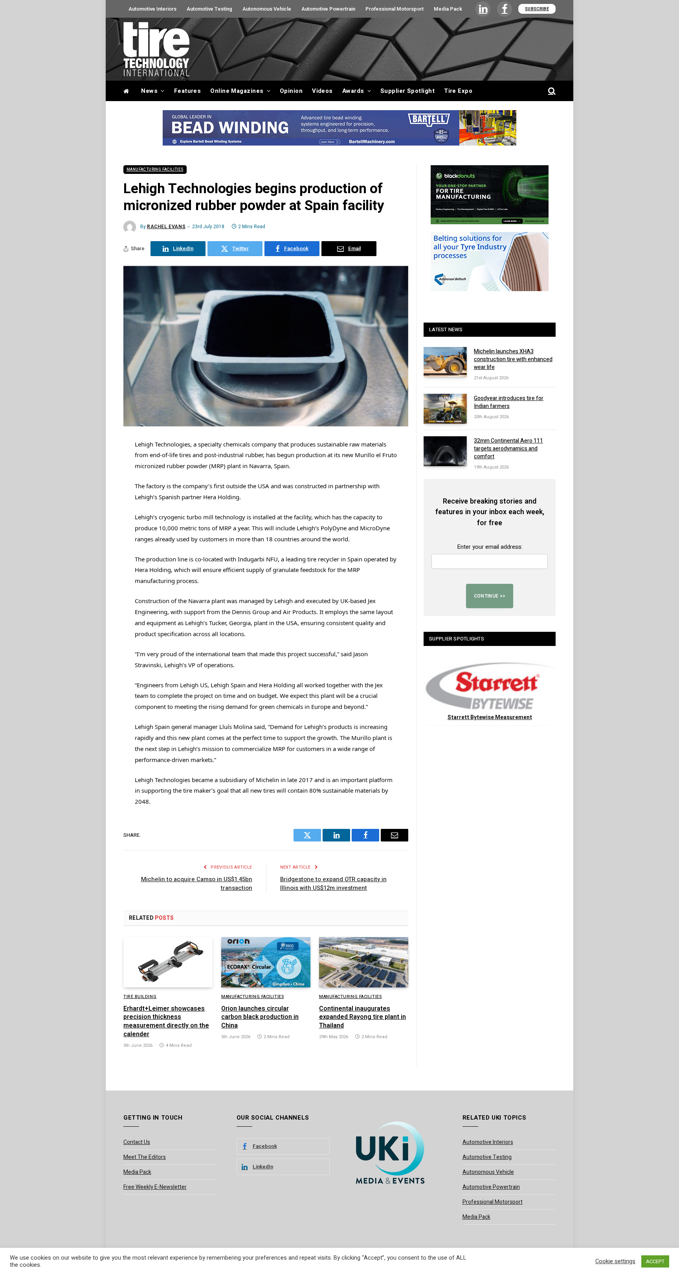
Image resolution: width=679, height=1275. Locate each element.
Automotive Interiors (152, 9)
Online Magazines (236, 91)
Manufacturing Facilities (155, 169)
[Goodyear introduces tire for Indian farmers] (445, 409)
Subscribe (537, 9)
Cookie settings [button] (615, 1261)
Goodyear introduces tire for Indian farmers (508, 402)
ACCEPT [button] (655, 1261)
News (149, 91)
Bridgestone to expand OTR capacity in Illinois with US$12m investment (333, 884)
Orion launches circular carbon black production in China (260, 1017)
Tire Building (139, 997)
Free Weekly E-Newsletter (155, 1187)
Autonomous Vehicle (266, 9)
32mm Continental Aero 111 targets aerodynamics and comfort (508, 449)
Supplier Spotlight (407, 91)
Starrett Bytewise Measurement (490, 717)
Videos (322, 91)
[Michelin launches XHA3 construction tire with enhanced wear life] (445, 362)
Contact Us (136, 1142)
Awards (353, 91)
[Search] (551, 91)
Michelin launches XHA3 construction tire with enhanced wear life (513, 359)
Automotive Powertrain (328, 9)
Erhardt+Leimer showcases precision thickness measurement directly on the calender (166, 1022)
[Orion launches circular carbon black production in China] (265, 962)
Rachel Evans (166, 226)
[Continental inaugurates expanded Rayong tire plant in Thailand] (363, 962)
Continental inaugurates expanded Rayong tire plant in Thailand (362, 1017)
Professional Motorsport (394, 9)
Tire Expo (458, 91)
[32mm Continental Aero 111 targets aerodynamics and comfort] (445, 451)
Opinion (291, 91)
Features (187, 91)
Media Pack (448, 9)
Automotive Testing (209, 9)
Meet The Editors (144, 1157)
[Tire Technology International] (156, 49)
